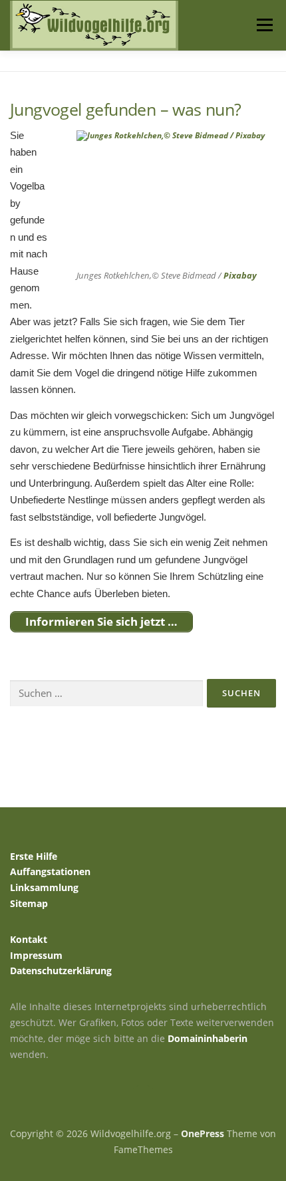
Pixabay (240, 275)
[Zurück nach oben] (143, 1102)
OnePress (202, 1133)
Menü (264, 25)
